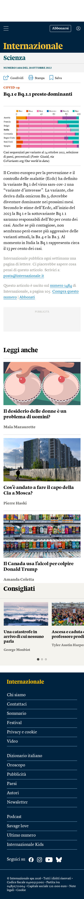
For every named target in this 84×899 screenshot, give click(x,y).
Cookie (21, 890)
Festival (14, 723)
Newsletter (17, 802)
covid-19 (11, 87)
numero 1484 (61, 286)
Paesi (12, 784)
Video (12, 741)
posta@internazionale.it (23, 276)
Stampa (40, 78)
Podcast (14, 817)
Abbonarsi (60, 28)
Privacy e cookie (22, 732)
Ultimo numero (21, 835)
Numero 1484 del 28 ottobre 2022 (27, 68)
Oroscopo (16, 765)
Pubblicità (16, 774)
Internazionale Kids (25, 845)
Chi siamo (16, 695)
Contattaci (17, 704)
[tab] (38, 659)
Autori (13, 793)
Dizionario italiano (24, 756)
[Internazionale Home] (27, 681)
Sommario (16, 714)
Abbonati (27, 297)
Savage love (18, 826)
